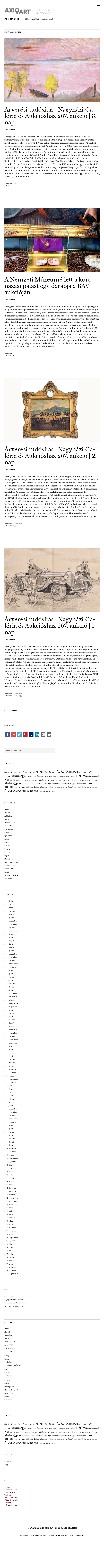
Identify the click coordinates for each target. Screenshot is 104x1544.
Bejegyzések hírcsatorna (13, 1300)
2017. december (10, 1228)
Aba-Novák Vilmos (11, 772)
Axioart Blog (11, 18)
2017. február (9, 1261)
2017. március (9, 1257)
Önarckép (41, 791)
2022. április (9, 1056)
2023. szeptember (11, 1003)
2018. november (10, 1191)
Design (7, 832)
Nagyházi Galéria (77, 784)
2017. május (8, 1251)
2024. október (9, 960)
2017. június (8, 1247)
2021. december (10, 1069)
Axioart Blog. (37, 1535)
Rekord (31, 787)
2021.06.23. (8, 524)
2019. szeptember (11, 1158)
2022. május (9, 1053)
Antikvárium (8, 816)
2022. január (9, 1066)
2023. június (9, 1010)
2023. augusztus (10, 1007)
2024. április (9, 980)
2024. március (9, 984)
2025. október (9, 928)
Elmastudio (80, 1535)
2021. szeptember (11, 1079)
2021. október (9, 1076)
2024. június (9, 974)
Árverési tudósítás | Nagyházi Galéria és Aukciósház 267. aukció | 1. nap (50, 626)
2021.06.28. (8, 184)
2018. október (9, 1195)
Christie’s (7, 776)
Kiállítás (81, 776)
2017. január (8, 1264)
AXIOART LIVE (73, 772)
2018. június (8, 1208)
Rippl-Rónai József (42, 787)
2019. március (9, 1178)
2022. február (9, 1063)
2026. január (9, 918)
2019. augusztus (10, 1162)
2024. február (9, 987)
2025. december (10, 921)
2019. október (9, 1155)
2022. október (9, 1036)
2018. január (8, 1224)
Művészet (60, 784)
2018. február (9, 1221)
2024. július (8, 970)
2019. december (10, 1148)
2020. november (10, 1112)
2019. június (8, 1168)
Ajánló (20, 772)
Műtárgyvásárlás (51, 784)
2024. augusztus (10, 967)
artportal (38, 772)
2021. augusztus (10, 1082)
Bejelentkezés (9, 1296)
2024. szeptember (11, 964)
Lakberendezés (52, 780)
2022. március (9, 1059)
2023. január (9, 1026)
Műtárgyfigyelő (11, 1500)
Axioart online (83, 772)
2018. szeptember (11, 1198)
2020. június (9, 1129)
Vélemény (8, 879)
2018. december (10, 1188)
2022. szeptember (11, 1040)
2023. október (9, 1000)
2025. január (9, 951)
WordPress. (60, 1535)
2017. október (9, 1234)
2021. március (9, 1099)
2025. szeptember (11, 931)
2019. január (8, 1185)
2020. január (9, 1145)
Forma (6, 839)
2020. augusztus (10, 1122)
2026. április (9, 908)
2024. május (9, 977)
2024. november (10, 957)
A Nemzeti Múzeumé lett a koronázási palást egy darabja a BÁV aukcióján (49, 286)
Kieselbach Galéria (67, 776)
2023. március (9, 1020)
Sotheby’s (55, 787)
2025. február (9, 947)
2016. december (10, 1267)
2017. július (8, 1244)
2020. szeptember (11, 1119)
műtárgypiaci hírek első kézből (33, 784)
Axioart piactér (10, 1490)
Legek (12, 356)
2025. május (9, 941)
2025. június (9, 937)
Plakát (16, 787)
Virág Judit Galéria (81, 787)
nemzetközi (8, 869)
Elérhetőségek (10, 1505)
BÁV (90, 772)
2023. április (9, 1017)
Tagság (7, 1495)
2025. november (10, 924)
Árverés (10, 790)
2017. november (10, 1231)
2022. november (10, 1033)
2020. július (8, 1125)
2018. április (8, 1214)
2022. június (9, 1050)
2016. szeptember (11, 1274)
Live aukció (62, 780)
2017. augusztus (10, 1241)
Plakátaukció (23, 787)
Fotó (6, 842)
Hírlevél (7, 1503)
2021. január (8, 1106)
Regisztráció (9, 1492)
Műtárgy (94, 780)
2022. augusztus (10, 1043)
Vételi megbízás (11, 1497)
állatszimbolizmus (51, 791)
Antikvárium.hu (28, 772)
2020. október (9, 1115)
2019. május (8, 1172)
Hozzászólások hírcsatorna (14, 1303)
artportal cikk (50, 772)
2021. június (8, 1089)
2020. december (10, 1109)
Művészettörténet (11, 862)
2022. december (10, 1030)
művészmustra (10, 865)
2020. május (9, 1132)
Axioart (7, 1487)
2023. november (10, 997)
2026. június (9, 901)
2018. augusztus (10, 1201)
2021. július (8, 1086)
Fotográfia (46, 776)
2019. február (9, 1181)
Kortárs (9, 780)
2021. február (9, 1102)
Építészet (8, 836)
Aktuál (6, 696)
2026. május (9, 904)
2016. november (10, 1271)
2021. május (8, 1092)
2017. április (8, 1254)
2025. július (8, 934)
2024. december (10, 954)
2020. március (9, 1139)
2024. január (9, 990)
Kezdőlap (7, 1461)
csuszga (19, 775)
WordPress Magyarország (13, 1306)
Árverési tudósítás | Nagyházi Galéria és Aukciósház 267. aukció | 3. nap (50, 116)
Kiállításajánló (93, 776)
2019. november (10, 1152)
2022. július (8, 1046)
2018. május (8, 1211)
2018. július (8, 1205)
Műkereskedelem (84, 780)
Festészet (37, 776)
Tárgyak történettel (11, 875)
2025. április (9, 944)
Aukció (6, 186)
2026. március (9, 911)
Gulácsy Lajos (55, 776)
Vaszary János (66, 787)
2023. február (9, 1023)
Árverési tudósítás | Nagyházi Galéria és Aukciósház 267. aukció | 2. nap (50, 456)
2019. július (8, 1165)
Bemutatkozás (9, 829)
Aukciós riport (9, 823)
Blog (6, 1465)
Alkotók (7, 813)
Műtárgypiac (14, 526)
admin (12, 129)
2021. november (10, 1073)
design (29, 776)
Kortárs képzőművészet (23, 780)
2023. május (9, 1013)
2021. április (8, 1096)
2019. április (8, 1175)
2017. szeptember (11, 1237)
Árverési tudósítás (27, 790)
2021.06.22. (8, 694)
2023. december (10, 993)
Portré (6, 872)
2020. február (9, 1142)
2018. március (9, 1218)
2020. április (9, 1135)
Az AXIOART (8, 826)
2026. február (9, 914)
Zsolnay (94, 787)
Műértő (67, 784)
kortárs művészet (39, 780)
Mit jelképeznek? (72, 780)
